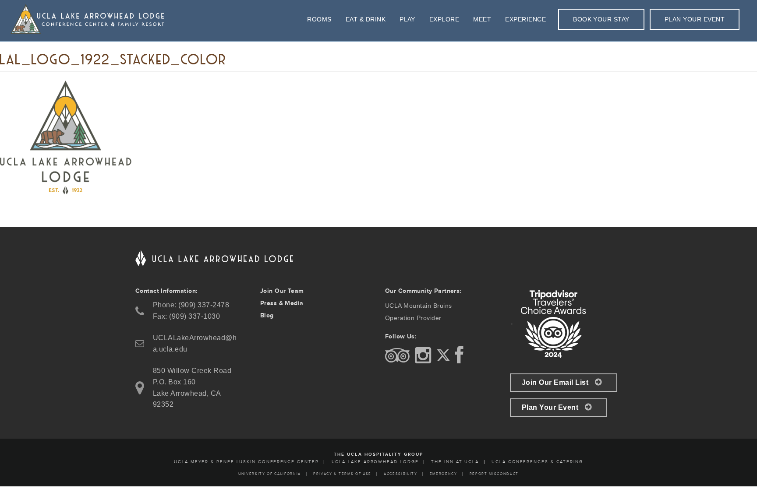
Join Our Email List (555, 382)
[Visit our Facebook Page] (461, 359)
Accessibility (400, 474)
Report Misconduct (494, 474)
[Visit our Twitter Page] (444, 359)
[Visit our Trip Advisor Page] (399, 359)
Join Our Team (282, 291)
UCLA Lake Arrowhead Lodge (375, 461)
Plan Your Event (550, 407)
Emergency (443, 474)
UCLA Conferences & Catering (537, 461)
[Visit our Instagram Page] (424, 359)
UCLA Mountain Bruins (418, 305)
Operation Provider (413, 317)
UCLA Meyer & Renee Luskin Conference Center (246, 461)
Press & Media (281, 303)
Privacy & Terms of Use (342, 474)
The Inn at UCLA (455, 461)
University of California (269, 474)
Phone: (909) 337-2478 (191, 305)
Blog (267, 315)
